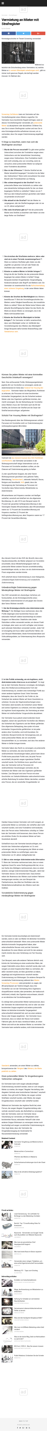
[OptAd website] (37, 454)
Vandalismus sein (11, 332)
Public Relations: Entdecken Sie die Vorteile (29, 1355)
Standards (5, 1066)
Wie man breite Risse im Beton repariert (28, 1252)
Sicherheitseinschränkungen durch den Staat (29, 1162)
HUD (22, 482)
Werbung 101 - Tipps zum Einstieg (26, 1270)
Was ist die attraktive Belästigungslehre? (28, 1172)
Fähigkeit (20, 1068)
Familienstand (17, 479)
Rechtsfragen (13, 15)
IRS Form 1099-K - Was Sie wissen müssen (28, 1346)
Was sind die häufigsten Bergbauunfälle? (28, 1318)
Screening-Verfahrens (10, 114)
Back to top (23, 1421)
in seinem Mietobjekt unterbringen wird (24, 70)
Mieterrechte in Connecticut (23, 1151)
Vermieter (4, 15)
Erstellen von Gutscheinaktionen (25, 1280)
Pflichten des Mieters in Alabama (25, 1157)
